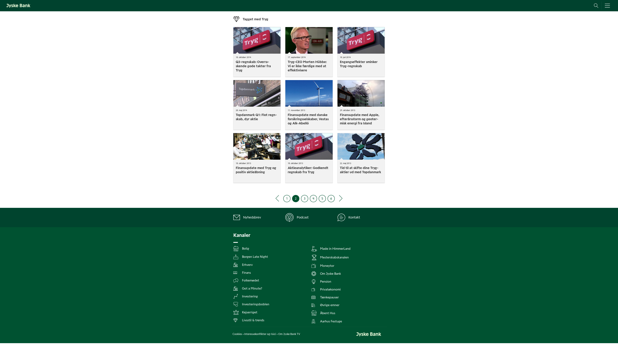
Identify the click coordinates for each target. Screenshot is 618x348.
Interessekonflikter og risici (260, 334)
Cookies (237, 334)
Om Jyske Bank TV (289, 334)
